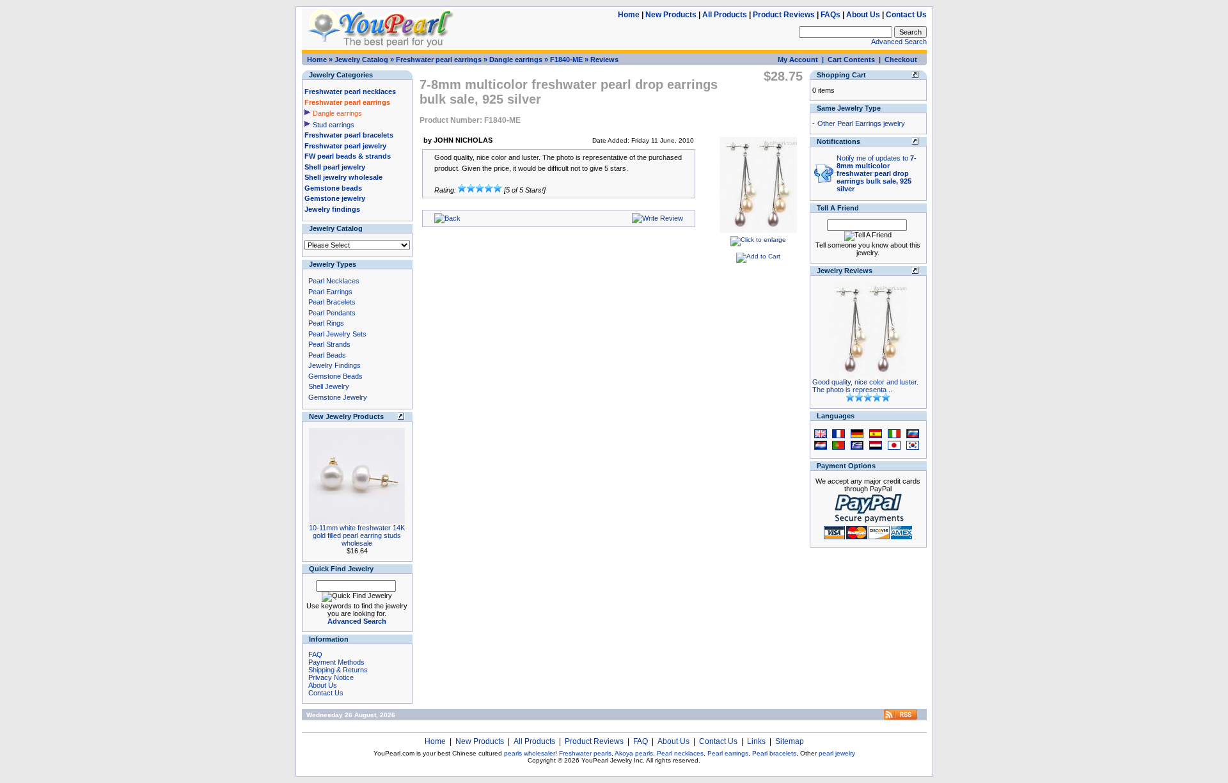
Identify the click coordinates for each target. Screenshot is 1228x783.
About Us (863, 14)
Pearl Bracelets (332, 302)
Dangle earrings (515, 59)
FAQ (315, 654)
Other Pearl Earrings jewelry (861, 123)
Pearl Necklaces (333, 281)
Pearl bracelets (774, 753)
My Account (798, 59)
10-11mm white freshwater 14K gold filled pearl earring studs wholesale (357, 535)
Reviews (604, 59)
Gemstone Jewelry (337, 397)
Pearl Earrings (330, 292)
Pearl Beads (327, 355)
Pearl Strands (329, 344)
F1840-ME (566, 59)
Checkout (901, 59)
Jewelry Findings (334, 365)
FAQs (830, 14)
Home (629, 14)
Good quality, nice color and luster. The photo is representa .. (865, 385)
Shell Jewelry (328, 386)
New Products (671, 14)
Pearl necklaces (680, 753)
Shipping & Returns (338, 670)
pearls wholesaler (529, 753)
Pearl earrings (727, 753)
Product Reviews (784, 14)
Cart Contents (851, 59)
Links (756, 741)
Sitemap (789, 741)
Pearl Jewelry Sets (337, 334)
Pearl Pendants (332, 313)
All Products (724, 14)
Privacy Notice (331, 677)
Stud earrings (333, 125)
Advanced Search (899, 41)
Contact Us (906, 14)
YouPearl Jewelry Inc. (613, 760)
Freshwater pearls (585, 753)
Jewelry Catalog (361, 59)
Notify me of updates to (877, 173)
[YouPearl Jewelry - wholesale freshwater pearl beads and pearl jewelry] (900, 717)
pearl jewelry (837, 753)
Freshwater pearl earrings (439, 59)
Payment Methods (336, 662)
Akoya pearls (634, 753)
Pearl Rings (326, 323)
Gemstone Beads (335, 376)
